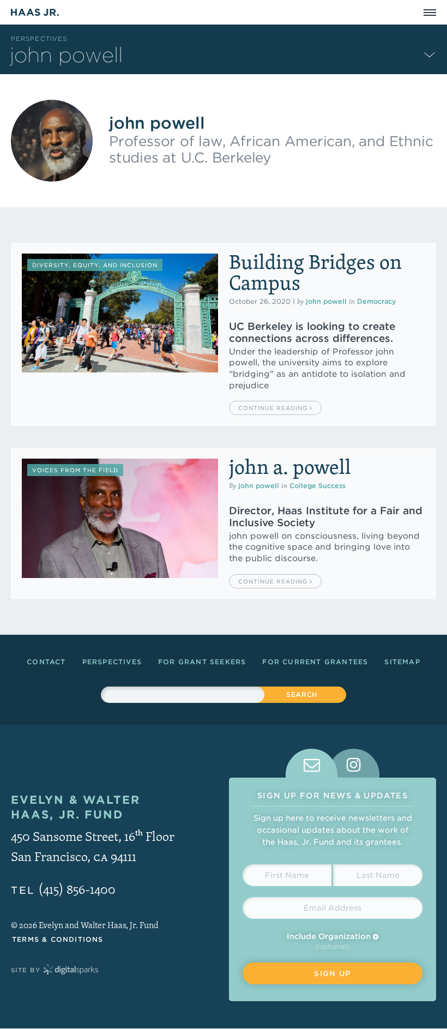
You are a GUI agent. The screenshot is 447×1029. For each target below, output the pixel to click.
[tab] (311, 763)
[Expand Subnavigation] (430, 54)
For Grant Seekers (202, 662)
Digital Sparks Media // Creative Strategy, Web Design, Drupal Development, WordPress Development (71, 970)
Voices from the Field (75, 470)
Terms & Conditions (58, 939)
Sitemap (402, 662)
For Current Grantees (315, 662)
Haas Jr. (34, 12)
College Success (317, 486)
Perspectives (39, 39)
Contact (46, 662)
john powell (326, 301)
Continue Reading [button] (274, 408)
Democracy (376, 301)
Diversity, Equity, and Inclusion (95, 265)
